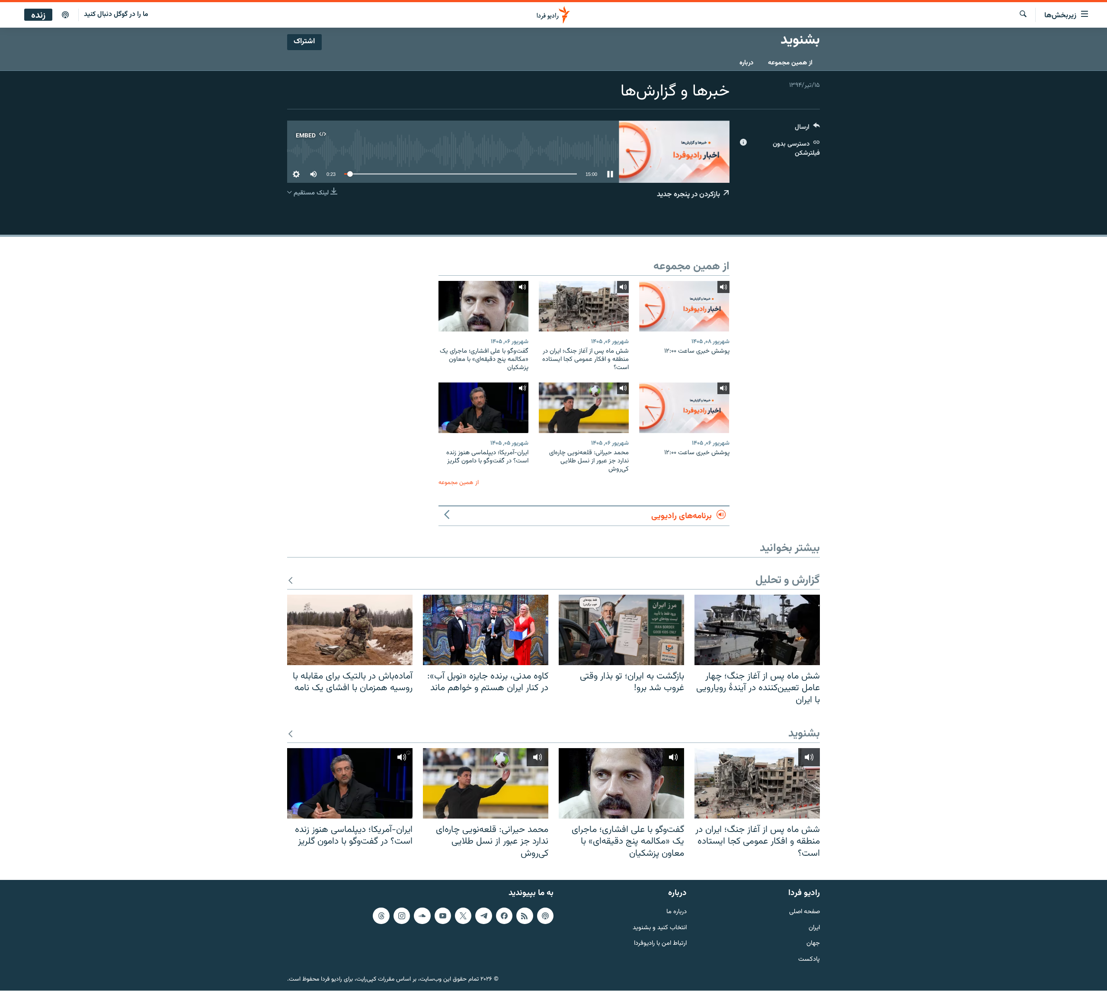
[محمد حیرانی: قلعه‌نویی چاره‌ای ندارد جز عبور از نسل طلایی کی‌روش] (584, 407)
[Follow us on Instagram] (402, 916)
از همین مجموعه (790, 63)
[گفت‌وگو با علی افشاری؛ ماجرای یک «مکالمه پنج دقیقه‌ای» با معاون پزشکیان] (483, 306)
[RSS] (524, 916)
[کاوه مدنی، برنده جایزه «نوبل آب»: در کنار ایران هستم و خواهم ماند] (485, 630)
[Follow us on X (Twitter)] (463, 916)
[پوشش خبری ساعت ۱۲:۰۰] (684, 306)
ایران (814, 928)
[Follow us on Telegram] (483, 916)
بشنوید (804, 734)
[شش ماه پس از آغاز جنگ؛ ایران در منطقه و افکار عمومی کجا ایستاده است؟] (584, 306)
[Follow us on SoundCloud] (422, 916)
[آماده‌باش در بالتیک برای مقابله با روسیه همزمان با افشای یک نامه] (350, 630)
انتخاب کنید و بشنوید (660, 928)
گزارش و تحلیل (787, 580)
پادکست (809, 960)
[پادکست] (65, 15)
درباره (746, 63)
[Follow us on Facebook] (504, 916)
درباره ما (676, 912)
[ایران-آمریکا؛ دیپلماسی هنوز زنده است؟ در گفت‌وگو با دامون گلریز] (483, 407)
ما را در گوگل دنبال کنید (116, 14)
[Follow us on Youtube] (443, 916)
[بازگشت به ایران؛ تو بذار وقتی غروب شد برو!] (621, 630)
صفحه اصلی (804, 912)
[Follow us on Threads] (381, 916)
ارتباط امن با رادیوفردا (660, 944)
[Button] (807, 129)
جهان (813, 944)
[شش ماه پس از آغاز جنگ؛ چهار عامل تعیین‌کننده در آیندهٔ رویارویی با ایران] (757, 630)
